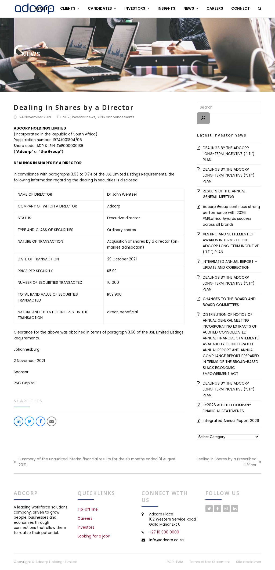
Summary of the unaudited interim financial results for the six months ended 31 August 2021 (95, 462)
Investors (86, 527)
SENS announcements (115, 117)
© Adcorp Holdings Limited (54, 562)
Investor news (83, 117)
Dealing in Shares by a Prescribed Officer (220, 462)
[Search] (203, 118)
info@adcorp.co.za (166, 540)
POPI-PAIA (175, 562)
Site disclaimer (248, 562)
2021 (67, 117)
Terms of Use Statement (209, 562)
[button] (259, 8)
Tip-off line (88, 509)
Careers (85, 518)
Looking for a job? (94, 536)
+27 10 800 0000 (164, 532)
